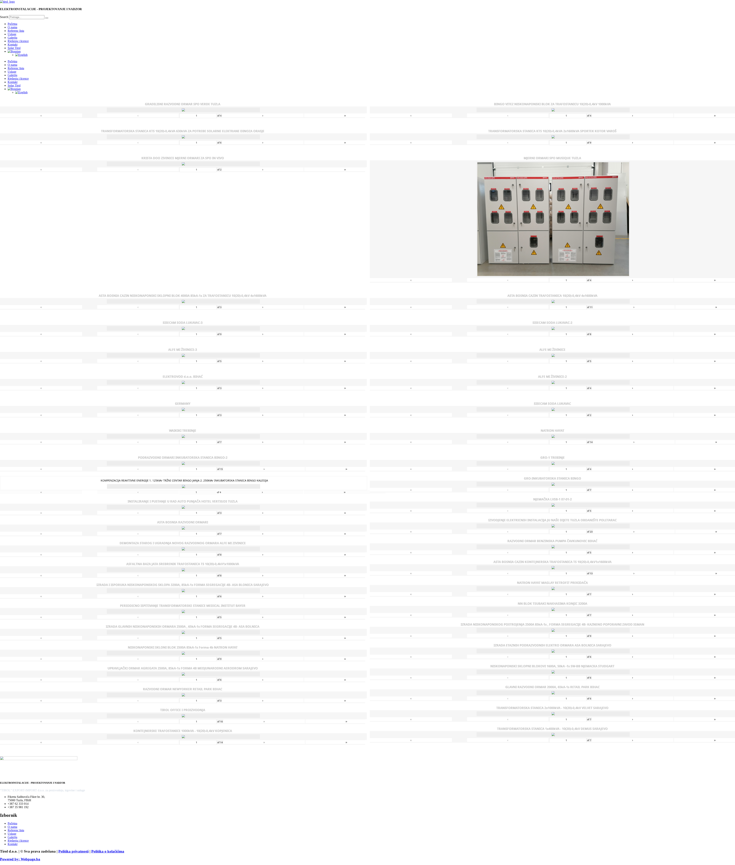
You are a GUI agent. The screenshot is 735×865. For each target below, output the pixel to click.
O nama (12, 27)
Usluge (12, 34)
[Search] (46, 18)
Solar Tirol (14, 48)
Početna (12, 23)
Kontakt (12, 44)
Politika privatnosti (73, 851)
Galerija (12, 37)
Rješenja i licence (18, 41)
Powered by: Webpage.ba (20, 859)
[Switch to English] (21, 54)
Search (4, 17)
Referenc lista (16, 30)
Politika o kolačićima (107, 851)
